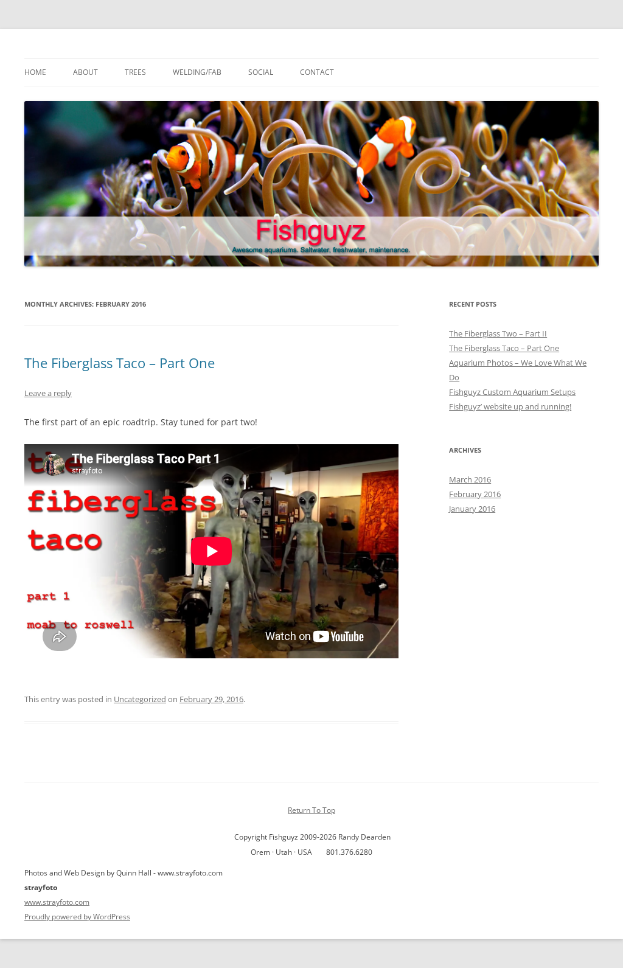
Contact (317, 72)
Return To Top (311, 810)
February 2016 (475, 494)
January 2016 (472, 508)
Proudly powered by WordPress (77, 916)
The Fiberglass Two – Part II (498, 333)
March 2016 (470, 479)
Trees (135, 72)
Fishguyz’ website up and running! (510, 406)
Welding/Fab (197, 72)
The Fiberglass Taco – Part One (119, 362)
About (85, 72)
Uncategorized (140, 699)
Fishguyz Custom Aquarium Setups (512, 391)
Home (35, 72)
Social (260, 72)
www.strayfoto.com (56, 902)
